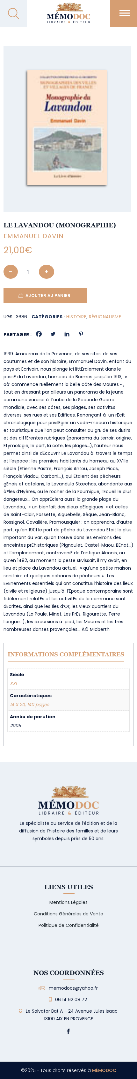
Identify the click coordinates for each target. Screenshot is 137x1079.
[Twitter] (53, 334)
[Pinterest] (81, 334)
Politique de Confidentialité (69, 925)
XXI (13, 683)
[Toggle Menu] (124, 13)
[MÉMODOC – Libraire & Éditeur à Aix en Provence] (68, 16)
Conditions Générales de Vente (68, 914)
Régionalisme (105, 317)
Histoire (76, 317)
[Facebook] (39, 334)
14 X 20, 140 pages (29, 704)
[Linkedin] (67, 334)
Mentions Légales (68, 902)
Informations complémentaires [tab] (66, 654)
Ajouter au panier (48, 295)
